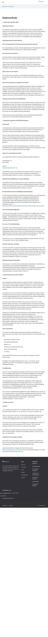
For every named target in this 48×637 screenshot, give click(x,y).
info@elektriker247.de (9, 498)
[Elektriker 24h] (42, 2)
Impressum (11, 505)
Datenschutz (4, 505)
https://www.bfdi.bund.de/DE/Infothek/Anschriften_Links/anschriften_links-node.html (23, 205)
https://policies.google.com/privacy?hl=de (12, 451)
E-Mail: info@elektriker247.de (9, 168)
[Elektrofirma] (10, 462)
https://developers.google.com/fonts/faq (12, 449)
